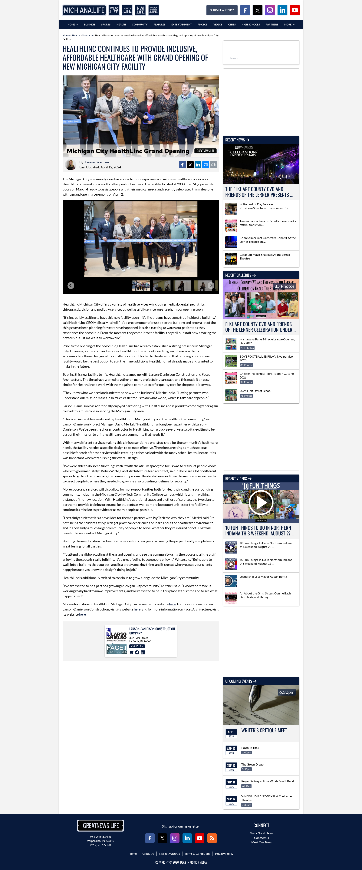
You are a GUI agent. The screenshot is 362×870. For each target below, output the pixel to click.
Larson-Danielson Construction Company (152, 630)
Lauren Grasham (97, 162)
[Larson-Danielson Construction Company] (117, 641)
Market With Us (169, 853)
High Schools (251, 24)
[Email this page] (205, 164)
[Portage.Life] (127, 10)
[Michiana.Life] (84, 10)
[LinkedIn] (143, 652)
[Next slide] (211, 285)
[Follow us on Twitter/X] (257, 10)
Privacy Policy (224, 853)
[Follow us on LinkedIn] (282, 10)
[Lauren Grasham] (70, 164)
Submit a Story (222, 10)
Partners (272, 24)
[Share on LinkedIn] (198, 164)
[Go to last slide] (70, 285)
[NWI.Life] (140, 10)
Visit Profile (137, 646)
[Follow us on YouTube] (295, 10)
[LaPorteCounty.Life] (153, 10)
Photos (202, 24)
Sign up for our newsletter (181, 826)
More (287, 24)
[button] (140, 285)
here (172, 604)
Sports (105, 24)
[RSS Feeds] (212, 838)
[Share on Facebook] (182, 164)
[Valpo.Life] (114, 10)
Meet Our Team (261, 842)
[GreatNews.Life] (100, 825)
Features (159, 24)
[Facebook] (137, 652)
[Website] (131, 652)
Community (140, 24)
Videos (217, 24)
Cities (232, 24)
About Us (148, 853)
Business (89, 24)
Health (121, 24)
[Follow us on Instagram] (270, 10)
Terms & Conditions (197, 853)
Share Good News (261, 833)
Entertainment (181, 24)
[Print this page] (213, 164)
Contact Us (261, 837)
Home (71, 24)
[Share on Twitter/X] (190, 164)
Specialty (87, 35)
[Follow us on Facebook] (245, 10)
